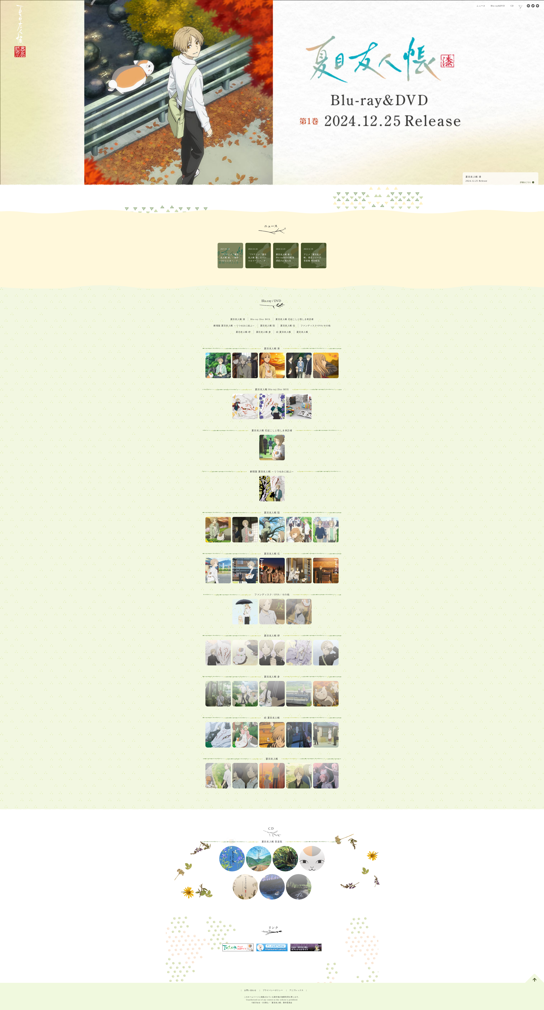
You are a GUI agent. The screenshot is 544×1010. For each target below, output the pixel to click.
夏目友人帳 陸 (267, 325)
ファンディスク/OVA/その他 (316, 325)
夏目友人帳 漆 (237, 319)
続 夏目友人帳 (283, 332)
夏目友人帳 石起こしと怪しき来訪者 (295, 319)
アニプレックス (296, 990)
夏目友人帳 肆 (243, 332)
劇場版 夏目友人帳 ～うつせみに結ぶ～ (234, 325)
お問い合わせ (250, 990)
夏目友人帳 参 (263, 332)
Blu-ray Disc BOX (260, 319)
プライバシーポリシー (273, 990)
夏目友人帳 (302, 332)
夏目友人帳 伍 (287, 325)
